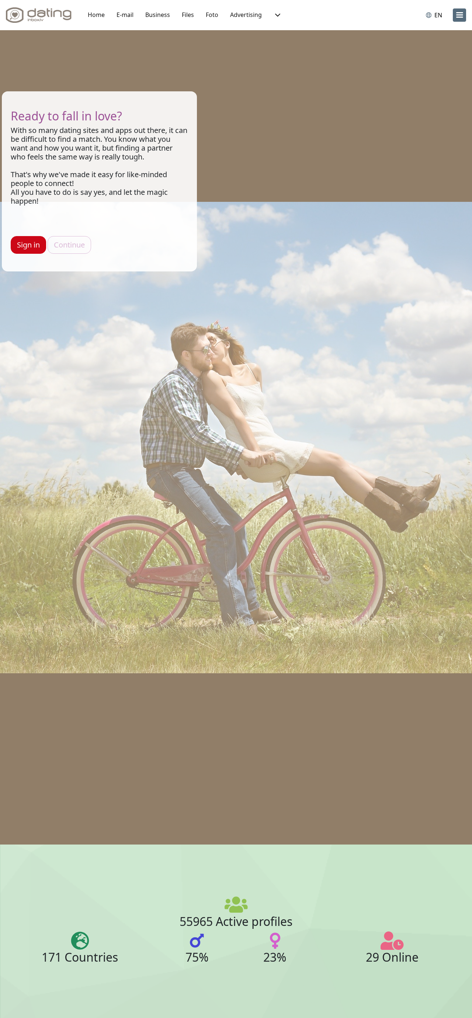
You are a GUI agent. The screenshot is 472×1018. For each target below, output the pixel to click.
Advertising (246, 15)
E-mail (125, 15)
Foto (212, 15)
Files (188, 15)
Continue (69, 245)
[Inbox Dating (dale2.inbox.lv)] (39, 15)
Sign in (28, 245)
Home (96, 15)
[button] (277, 15)
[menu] (459, 15)
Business (157, 15)
